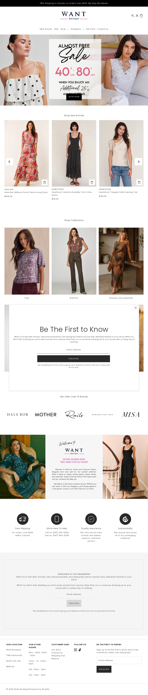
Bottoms (74, 298)
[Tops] (26, 261)
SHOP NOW (74, 96)
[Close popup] (135, 308)
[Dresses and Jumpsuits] (121, 261)
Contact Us (57, 652)
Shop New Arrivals (74, 115)
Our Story (56, 649)
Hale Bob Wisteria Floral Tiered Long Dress (26, 192)
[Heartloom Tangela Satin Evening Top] (121, 153)
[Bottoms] (74, 261)
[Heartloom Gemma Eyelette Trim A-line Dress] (74, 153)
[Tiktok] (80, 649)
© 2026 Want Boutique (17, 689)
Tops (26, 298)
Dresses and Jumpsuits (121, 298)
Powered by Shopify (39, 689)
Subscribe (74, 603)
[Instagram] (75, 649)
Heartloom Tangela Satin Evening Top (118, 192)
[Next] (138, 161)
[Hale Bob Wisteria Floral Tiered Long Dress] (26, 153)
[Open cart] (141, 16)
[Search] (133, 16)
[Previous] (9, 161)
